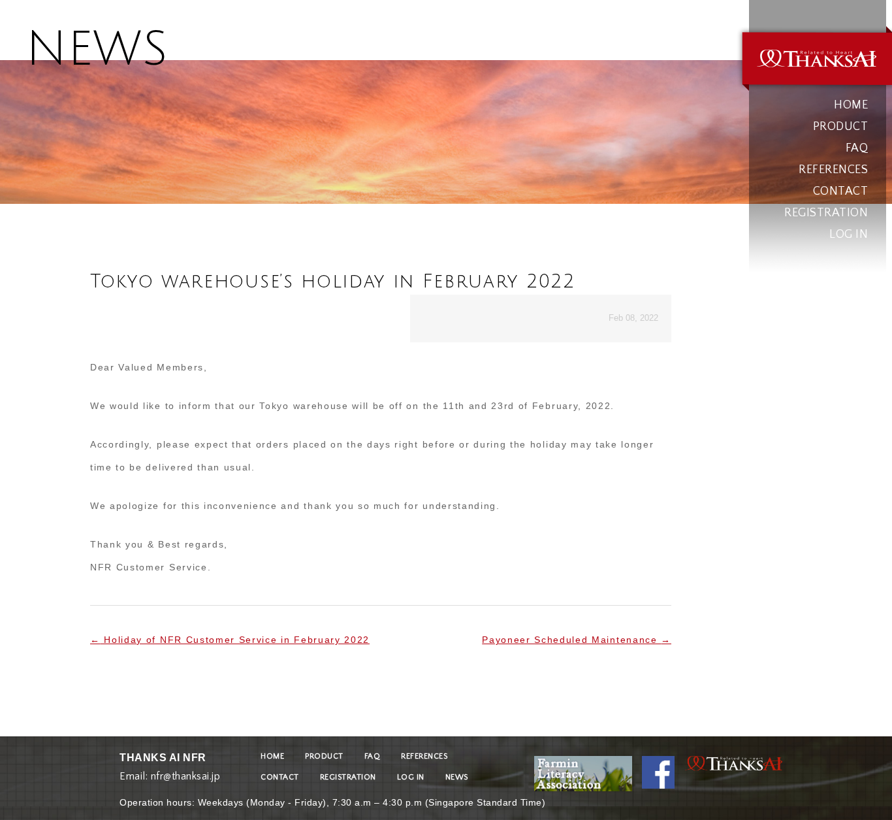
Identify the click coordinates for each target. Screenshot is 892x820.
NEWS (456, 777)
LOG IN (848, 234)
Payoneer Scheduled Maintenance (576, 639)
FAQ (857, 148)
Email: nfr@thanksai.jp (169, 773)
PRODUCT (840, 126)
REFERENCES (833, 169)
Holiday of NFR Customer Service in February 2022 (230, 639)
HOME (851, 105)
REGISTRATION (826, 213)
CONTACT (840, 191)
